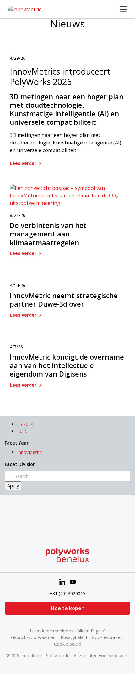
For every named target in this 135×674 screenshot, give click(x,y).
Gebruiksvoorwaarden (33, 637)
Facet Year (17, 443)
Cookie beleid (67, 644)
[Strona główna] (24, 8)
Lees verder (24, 163)
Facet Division (20, 464)
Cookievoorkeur (108, 637)
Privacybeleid (74, 637)
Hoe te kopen (67, 608)
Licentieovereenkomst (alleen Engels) (67, 631)
